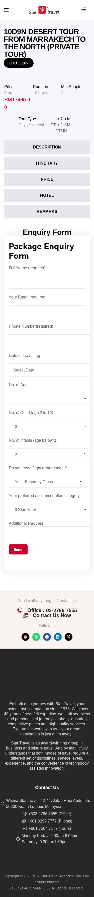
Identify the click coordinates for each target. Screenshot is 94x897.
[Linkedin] (58, 637)
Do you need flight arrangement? (38, 468)
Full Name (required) (27, 268)
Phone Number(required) (31, 326)
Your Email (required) (28, 297)
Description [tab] (47, 147)
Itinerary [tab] (47, 163)
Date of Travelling (24, 355)
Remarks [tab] (47, 211)
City (22, 125)
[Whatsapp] (36, 637)
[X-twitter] (68, 637)
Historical (35, 125)
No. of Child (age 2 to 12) (31, 412)
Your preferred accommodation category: (45, 495)
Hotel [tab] (47, 195)
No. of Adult (19, 384)
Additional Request (26, 523)
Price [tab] (47, 179)
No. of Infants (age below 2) (33, 440)
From (8, 92)
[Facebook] (47, 637)
